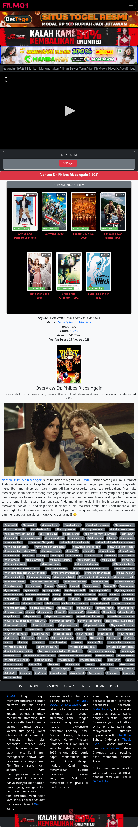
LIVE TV (85, 686)
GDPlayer (68, 163)
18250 (74, 331)
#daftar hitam (95, 538)
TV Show (65, 705)
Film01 (84, 480)
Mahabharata (102, 709)
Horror (73, 322)
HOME (19, 686)
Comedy (63, 322)
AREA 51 (69, 686)
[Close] (71, 24)
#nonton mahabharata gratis (75, 655)
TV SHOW (51, 686)
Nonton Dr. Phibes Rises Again (22, 480)
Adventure (85, 322)
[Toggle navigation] (131, 5)
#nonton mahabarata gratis (39, 655)
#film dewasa (11, 559)
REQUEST (116, 686)
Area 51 (77, 705)
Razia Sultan (110, 748)
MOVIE (34, 686)
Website (39, 804)
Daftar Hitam (102, 781)
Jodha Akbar (123, 735)
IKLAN (100, 686)
